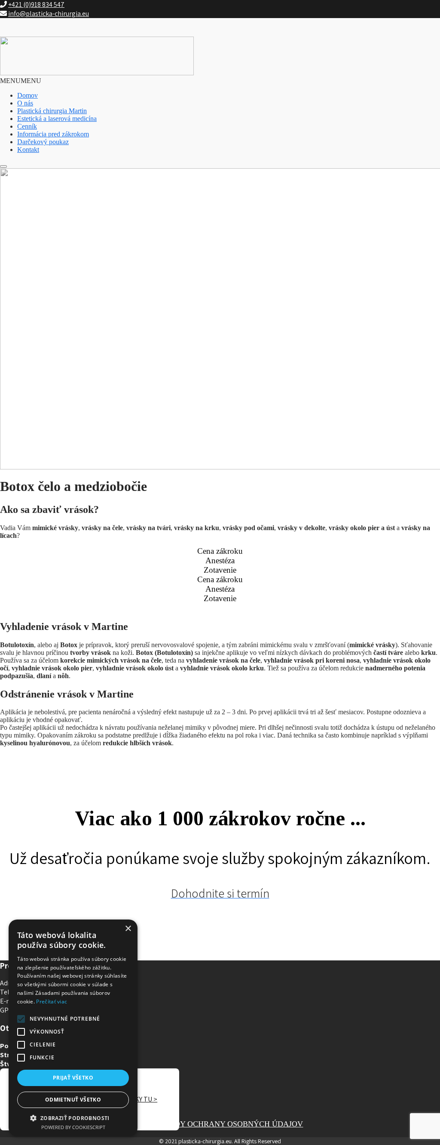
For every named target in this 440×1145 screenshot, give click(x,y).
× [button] (128, 929)
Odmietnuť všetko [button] (73, 1099)
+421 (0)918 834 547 (36, 4)
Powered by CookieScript (73, 1127)
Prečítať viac (51, 1001)
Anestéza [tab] (220, 560)
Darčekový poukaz (43, 141)
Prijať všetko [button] (73, 1077)
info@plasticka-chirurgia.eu (48, 13)
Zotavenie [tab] (220, 569)
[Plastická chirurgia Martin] (97, 73)
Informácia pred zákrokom (53, 134)
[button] (20, 80)
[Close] (3, 166)
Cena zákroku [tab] (220, 551)
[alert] (73, 1028)
